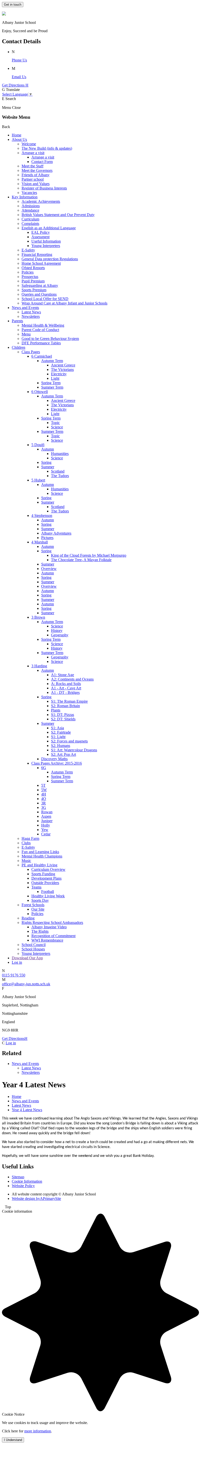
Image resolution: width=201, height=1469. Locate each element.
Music (26, 860)
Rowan (46, 812)
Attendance (30, 210)
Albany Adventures (56, 533)
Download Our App (27, 958)
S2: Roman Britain (65, 706)
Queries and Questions (39, 294)
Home (16, 135)
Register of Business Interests (44, 188)
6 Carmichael (41, 356)
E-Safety (28, 250)
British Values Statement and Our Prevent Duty (58, 215)
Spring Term (51, 383)
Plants (55, 710)
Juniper (46, 821)
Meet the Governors (37, 170)
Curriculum (30, 219)
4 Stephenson (41, 515)
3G (43, 807)
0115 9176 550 (13, 975)
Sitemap (18, 1177)
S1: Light (58, 737)
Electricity (59, 374)
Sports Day (40, 900)
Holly (45, 825)
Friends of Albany (36, 175)
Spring (46, 462)
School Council (34, 945)
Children (18, 347)
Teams (36, 887)
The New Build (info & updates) (47, 148)
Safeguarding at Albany (40, 285)
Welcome (29, 144)
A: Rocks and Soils (66, 684)
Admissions (31, 206)
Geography (59, 635)
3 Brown (38, 617)
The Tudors (60, 476)
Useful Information (46, 241)
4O (43, 799)
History (57, 630)
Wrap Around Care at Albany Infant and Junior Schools (64, 303)
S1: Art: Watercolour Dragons (74, 750)
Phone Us (19, 60)
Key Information (25, 197)
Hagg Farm (30, 838)
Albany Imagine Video (49, 927)
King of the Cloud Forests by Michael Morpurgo (88, 555)
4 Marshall (39, 542)
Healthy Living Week (48, 896)
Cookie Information (27, 1181)
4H (43, 794)
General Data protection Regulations (50, 259)
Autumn (47, 449)
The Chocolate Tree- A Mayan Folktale (81, 560)
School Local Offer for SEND (45, 299)
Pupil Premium (33, 281)
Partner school (33, 179)
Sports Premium (34, 290)
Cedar (45, 834)
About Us (19, 139)
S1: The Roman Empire (69, 701)
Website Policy (23, 1186)
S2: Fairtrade (61, 732)
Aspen (46, 816)
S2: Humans (60, 745)
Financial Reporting (37, 254)
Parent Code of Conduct (40, 330)
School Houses (33, 949)
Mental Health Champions (42, 856)
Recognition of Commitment (53, 936)
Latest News (31, 312)
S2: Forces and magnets (69, 741)
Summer (47, 467)
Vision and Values (36, 184)
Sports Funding (43, 874)
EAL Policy (40, 232)
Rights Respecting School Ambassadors (52, 922)
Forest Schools (33, 905)
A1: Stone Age (62, 675)
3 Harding (39, 666)
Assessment (40, 237)
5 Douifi (37, 445)
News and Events (25, 307)
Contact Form (42, 162)
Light (55, 378)
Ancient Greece (63, 365)
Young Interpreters (45, 246)
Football (47, 891)
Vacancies (29, 192)
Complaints (30, 223)
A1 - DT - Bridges (65, 692)
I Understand (13, 1440)
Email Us (19, 77)
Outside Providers (45, 883)
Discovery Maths (54, 759)
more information (37, 1431)
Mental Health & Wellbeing (43, 325)
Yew (44, 830)
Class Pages (31, 352)
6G (43, 768)
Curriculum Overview (48, 869)
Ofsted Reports (33, 268)
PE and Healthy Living (39, 865)
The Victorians (62, 369)
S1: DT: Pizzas (62, 715)
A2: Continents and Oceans (72, 679)
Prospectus (30, 277)
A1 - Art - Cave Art (66, 688)
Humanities (60, 453)
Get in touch (12, 4)
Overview (49, 569)
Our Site (37, 909)
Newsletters (31, 316)
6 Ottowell (39, 392)
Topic (55, 423)
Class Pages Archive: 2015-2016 (56, 763)
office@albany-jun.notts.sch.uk (26, 984)
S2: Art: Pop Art (63, 754)
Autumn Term (52, 361)
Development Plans (46, 878)
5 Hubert (38, 480)
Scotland (57, 471)
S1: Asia (57, 728)
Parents (17, 321)
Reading (28, 918)
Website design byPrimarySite (36, 1198)
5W (44, 790)
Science (57, 427)
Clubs (26, 843)
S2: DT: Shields (63, 719)
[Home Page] (4, 14)
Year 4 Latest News (27, 1110)
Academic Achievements (41, 201)
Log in (17, 962)
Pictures (47, 538)
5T (43, 785)
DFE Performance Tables (41, 343)
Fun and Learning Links (40, 852)
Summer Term (52, 387)
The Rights (40, 931)
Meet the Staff (32, 166)
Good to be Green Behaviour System (50, 338)
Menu (26, 334)
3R (43, 803)
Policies (28, 272)
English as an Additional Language (49, 228)
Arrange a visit (33, 153)
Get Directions (14, 1038)
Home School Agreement (41, 263)
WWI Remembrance (47, 940)
